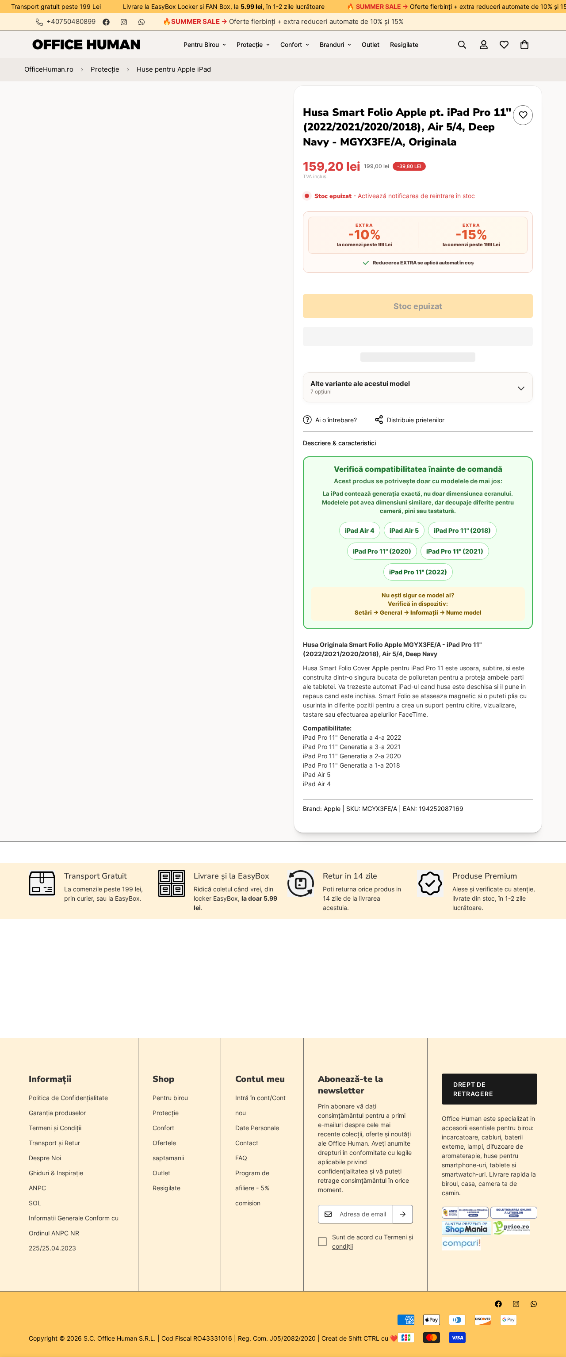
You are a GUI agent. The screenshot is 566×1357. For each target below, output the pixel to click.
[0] (524, 44)
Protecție (250, 44)
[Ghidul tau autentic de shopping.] (461, 1248)
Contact (246, 1143)
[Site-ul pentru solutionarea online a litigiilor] (513, 1216)
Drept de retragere (473, 1089)
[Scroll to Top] (549, 1309)
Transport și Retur (54, 1143)
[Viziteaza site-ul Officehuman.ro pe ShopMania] (466, 1232)
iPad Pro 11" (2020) (382, 551)
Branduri (332, 44)
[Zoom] (242, 105)
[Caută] (462, 44)
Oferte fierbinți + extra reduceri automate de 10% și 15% (287, 21)
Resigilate (404, 44)
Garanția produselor (57, 1112)
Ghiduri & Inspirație (56, 1173)
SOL (35, 1203)
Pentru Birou (201, 44)
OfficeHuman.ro (48, 69)
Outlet (370, 44)
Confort (291, 44)
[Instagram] (123, 22)
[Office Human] (86, 44)
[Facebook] (106, 22)
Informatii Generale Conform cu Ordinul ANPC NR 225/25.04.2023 (74, 1233)
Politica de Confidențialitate (68, 1097)
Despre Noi (45, 1158)
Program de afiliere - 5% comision (252, 1188)
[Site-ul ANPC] (466, 1216)
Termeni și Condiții (55, 1127)
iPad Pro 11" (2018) (462, 530)
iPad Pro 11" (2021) (454, 551)
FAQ (241, 1158)
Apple (332, 808)
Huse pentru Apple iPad (174, 69)
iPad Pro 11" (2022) (418, 572)
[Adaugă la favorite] (523, 115)
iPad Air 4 (360, 530)
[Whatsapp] (141, 22)
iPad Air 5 (404, 530)
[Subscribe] (403, 1214)
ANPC (37, 1188)
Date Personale (257, 1127)
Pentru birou (170, 1097)
